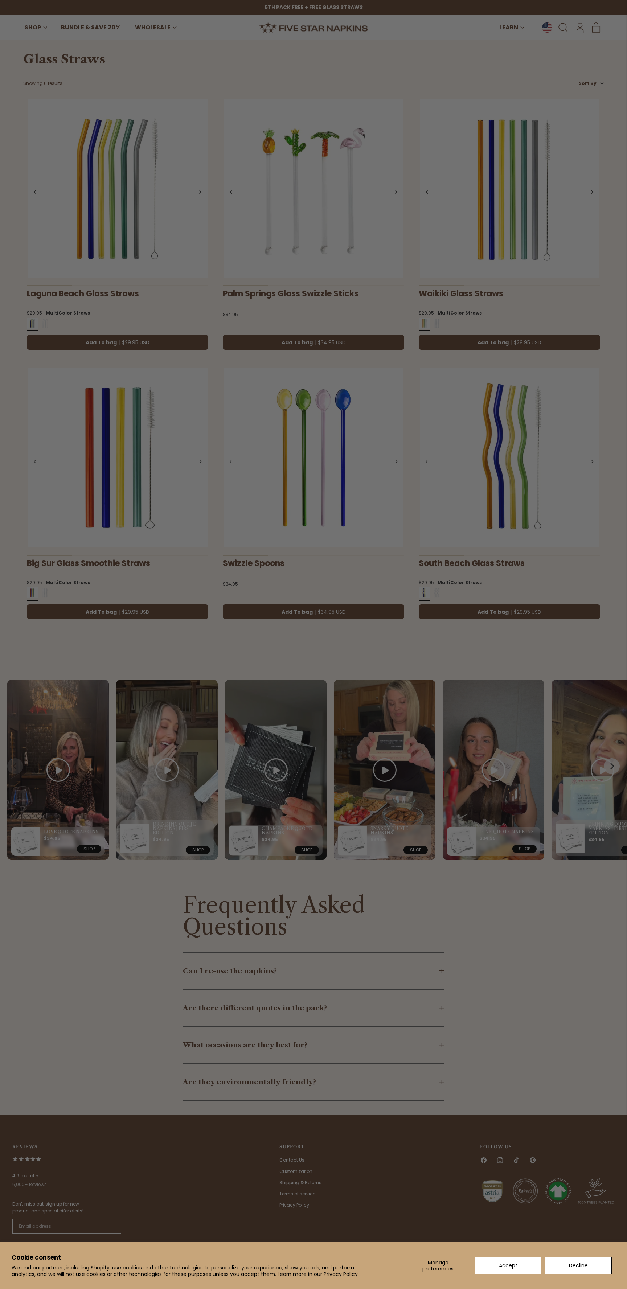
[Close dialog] (441, 562)
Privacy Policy (341, 1274)
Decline (578, 1265)
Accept (508, 1265)
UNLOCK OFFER (313, 682)
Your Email (201, 634)
